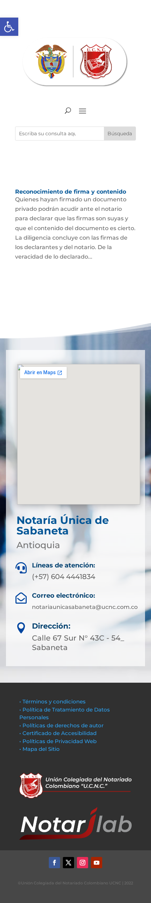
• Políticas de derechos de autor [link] (61, 725)
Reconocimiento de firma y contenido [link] (70, 191)
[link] (9, 27)
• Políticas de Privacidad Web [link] (58, 741)
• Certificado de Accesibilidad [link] (58, 733)
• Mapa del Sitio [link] (40, 749)
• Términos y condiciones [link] (52, 701)
